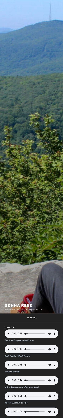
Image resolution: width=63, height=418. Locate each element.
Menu (33, 317)
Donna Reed (19, 305)
